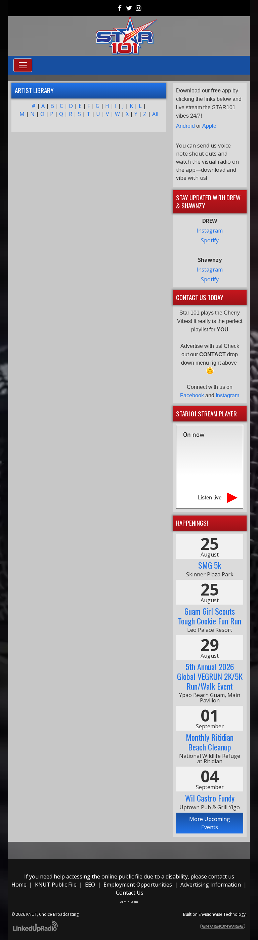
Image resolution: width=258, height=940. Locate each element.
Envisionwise (210, 914)
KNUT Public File (56, 884)
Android (185, 126)
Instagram (210, 230)
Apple (209, 126)
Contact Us (129, 892)
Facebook (192, 395)
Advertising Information (210, 884)
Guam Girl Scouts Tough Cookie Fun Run (209, 616)
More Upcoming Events (209, 823)
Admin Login (129, 901)
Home (19, 884)
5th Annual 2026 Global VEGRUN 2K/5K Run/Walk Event (210, 676)
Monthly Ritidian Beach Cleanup (209, 742)
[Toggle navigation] (22, 65)
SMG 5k (209, 565)
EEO (90, 884)
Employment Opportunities (137, 884)
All (155, 114)
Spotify (210, 240)
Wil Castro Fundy (209, 798)
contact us (221, 876)
